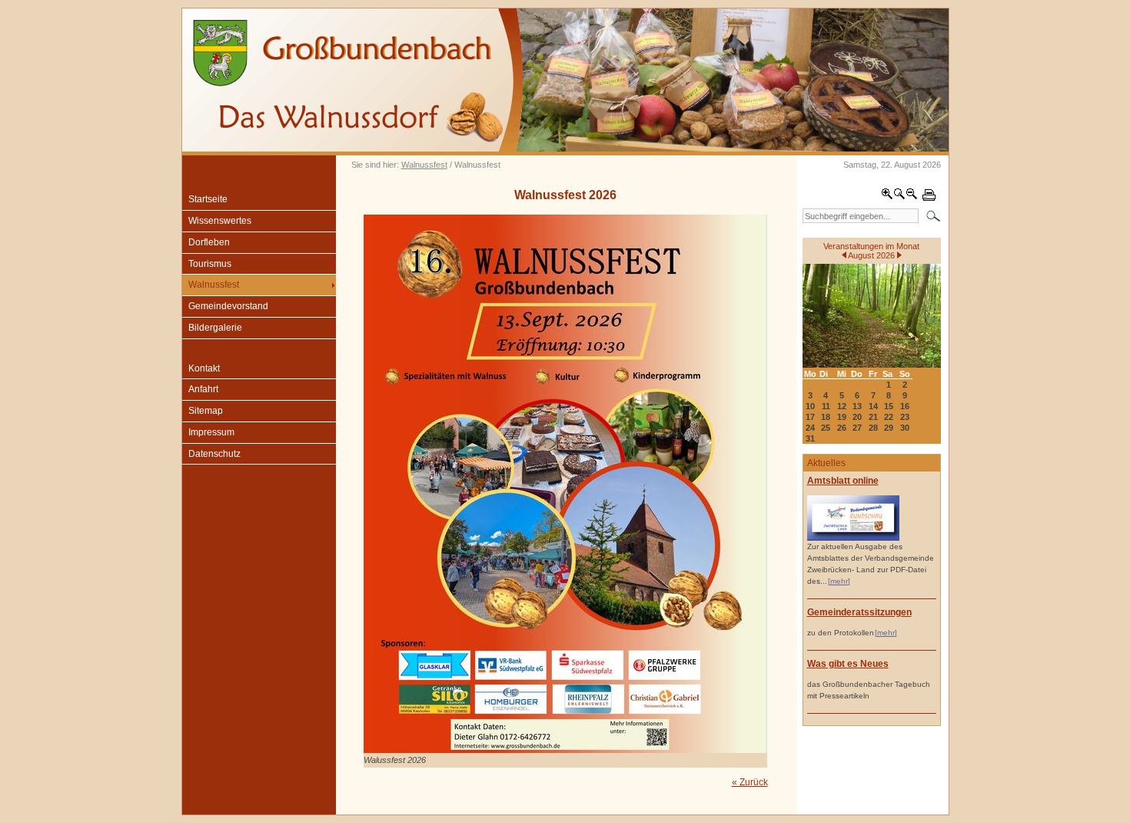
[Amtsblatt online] (853, 538)
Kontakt (204, 368)
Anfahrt (203, 389)
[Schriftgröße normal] (899, 197)
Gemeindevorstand (228, 306)
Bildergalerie (215, 327)
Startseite (208, 199)
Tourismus (209, 263)
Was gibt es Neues (848, 663)
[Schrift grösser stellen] (887, 197)
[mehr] (839, 581)
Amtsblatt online (843, 480)
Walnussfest (424, 164)
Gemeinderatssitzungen (859, 612)
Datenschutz (214, 453)
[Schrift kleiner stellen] (912, 197)
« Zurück (750, 782)
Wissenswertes (219, 220)
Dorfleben (209, 242)
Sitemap (205, 410)
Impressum (211, 432)
